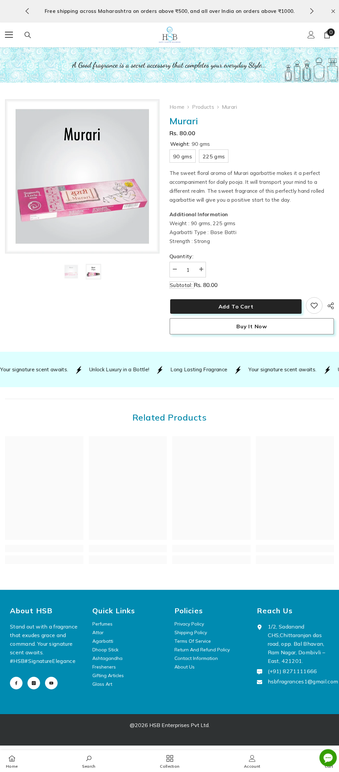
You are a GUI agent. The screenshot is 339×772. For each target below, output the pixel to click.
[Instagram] (33, 683)
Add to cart (235, 306)
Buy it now (251, 326)
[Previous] (27, 11)
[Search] (28, 35)
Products (203, 106)
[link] (314, 305)
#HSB (17, 661)
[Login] (311, 34)
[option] (170, 11)
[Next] (311, 11)
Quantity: (181, 256)
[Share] (328, 306)
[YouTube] (51, 683)
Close (333, 11)
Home (177, 106)
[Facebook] (16, 683)
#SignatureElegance (49, 661)
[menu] (9, 35)
